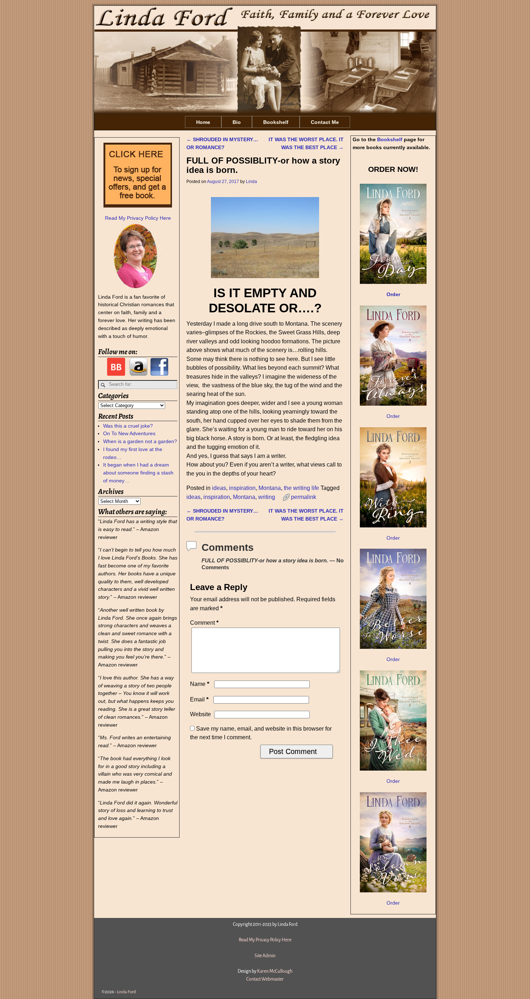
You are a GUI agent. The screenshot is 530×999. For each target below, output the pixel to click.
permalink (303, 497)
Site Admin (265, 955)
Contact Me (325, 122)
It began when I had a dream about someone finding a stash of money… (138, 472)
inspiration (242, 488)
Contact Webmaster (265, 979)
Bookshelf (275, 122)
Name (199, 684)
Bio (237, 122)
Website (200, 714)
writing (266, 497)
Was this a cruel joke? (128, 426)
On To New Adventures (129, 433)
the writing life (301, 488)
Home (203, 122)
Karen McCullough (274, 971)
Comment (204, 623)
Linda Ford (126, 992)
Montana (270, 488)
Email (199, 699)
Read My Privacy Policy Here (138, 218)
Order (393, 416)
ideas (219, 488)
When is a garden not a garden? (140, 441)
